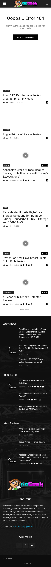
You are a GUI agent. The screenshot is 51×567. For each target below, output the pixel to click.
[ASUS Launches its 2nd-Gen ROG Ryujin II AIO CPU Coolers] (9, 410)
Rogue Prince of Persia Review (22, 134)
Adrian (5, 102)
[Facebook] (18, 545)
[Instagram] (25, 545)
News (5, 208)
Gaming (6, 130)
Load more (24, 310)
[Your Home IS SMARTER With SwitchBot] (9, 384)
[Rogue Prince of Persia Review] (25, 119)
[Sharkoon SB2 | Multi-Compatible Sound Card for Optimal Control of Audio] (9, 349)
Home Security (8, 292)
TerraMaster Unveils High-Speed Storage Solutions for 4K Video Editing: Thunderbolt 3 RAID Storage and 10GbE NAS (25, 217)
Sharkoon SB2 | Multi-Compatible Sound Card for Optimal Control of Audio (33, 348)
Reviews (6, 91)
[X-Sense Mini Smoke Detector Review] (25, 282)
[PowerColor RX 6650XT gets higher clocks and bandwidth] (9, 363)
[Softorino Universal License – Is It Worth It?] (9, 397)
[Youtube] (32, 545)
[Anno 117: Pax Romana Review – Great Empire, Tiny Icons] (25, 80)
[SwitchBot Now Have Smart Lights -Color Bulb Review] (25, 243)
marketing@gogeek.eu (23, 526)
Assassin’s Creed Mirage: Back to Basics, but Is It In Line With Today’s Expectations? (25, 173)
